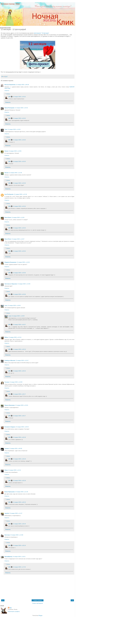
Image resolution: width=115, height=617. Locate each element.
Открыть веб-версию (37, 603)
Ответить (7, 90)
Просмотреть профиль (14, 611)
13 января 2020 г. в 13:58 (16, 535)
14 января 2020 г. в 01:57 (19, 324)
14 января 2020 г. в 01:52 (19, 96)
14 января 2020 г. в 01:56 (19, 294)
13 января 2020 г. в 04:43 (22, 426)
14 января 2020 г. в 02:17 (19, 394)
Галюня (7, 448)
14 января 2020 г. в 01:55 (19, 272)
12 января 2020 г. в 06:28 (22, 84)
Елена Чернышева (10, 491)
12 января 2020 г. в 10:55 (15, 151)
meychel (7, 513)
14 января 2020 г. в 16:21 (19, 556)
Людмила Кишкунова (10, 262)
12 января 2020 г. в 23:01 (21, 405)
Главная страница (37, 600)
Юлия (6, 470)
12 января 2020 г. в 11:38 (15, 172)
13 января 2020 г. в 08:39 (15, 448)
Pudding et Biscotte (10, 360)
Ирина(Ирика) (8, 556)
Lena (6, 305)
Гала (6, 129)
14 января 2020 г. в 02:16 (19, 349)
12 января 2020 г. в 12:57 (18, 239)
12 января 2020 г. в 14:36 (23, 262)
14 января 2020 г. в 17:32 (19, 567)
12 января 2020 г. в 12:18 (20, 194)
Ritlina (6, 337)
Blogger (40, 615)
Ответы (8, 93)
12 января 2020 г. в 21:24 (14, 337)
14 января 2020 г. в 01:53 (19, 161)
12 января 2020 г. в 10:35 (14, 129)
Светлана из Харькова (11, 283)
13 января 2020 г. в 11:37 (15, 513)
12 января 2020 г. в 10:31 (21, 107)
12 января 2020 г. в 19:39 (18, 316)
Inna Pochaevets (9, 194)
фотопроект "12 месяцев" (41, 33)
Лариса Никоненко (10, 405)
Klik (9, 96)
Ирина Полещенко (10, 107)
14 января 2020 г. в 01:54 (19, 206)
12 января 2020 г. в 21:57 (22, 360)
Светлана (7, 535)
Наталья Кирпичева (10, 84)
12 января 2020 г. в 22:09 (15, 382)
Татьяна (7, 382)
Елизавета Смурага (10, 426)
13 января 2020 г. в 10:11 (14, 470)
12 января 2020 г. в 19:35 (14, 305)
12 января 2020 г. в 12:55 (18, 217)
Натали (7, 172)
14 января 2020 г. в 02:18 (19, 437)
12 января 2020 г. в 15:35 (23, 283)
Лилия (6, 151)
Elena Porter (8, 217)
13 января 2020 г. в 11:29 (21, 491)
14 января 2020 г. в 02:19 (19, 502)
